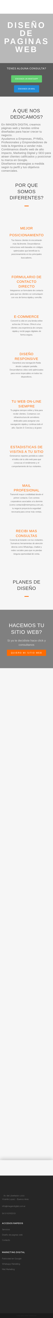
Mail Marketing (8, 1269)
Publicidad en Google (11, 1259)
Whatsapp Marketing (11, 1264)
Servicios (6, 1229)
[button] (6, 1167)
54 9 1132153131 (9, 1213)
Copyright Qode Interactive (26, 1315)
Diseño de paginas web (12, 1235)
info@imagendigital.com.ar (13, 1206)
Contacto (6, 1240)
